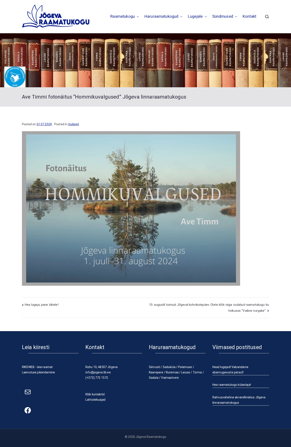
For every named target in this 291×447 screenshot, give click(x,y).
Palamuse (185, 367)
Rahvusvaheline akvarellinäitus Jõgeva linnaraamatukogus (239, 400)
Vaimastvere (170, 377)
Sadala (153, 377)
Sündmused (222, 16)
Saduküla (169, 367)
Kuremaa (172, 372)
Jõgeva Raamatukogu (151, 436)
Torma (197, 372)
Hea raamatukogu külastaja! (231, 384)
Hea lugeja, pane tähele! (42, 305)
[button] (137, 16)
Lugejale (195, 16)
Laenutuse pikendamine (38, 372)
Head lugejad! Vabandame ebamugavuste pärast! (230, 369)
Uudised (73, 124)
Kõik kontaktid (95, 394)
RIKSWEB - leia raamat (37, 367)
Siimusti (154, 367)
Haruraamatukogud (161, 16)
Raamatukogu (122, 16)
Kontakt (249, 16)
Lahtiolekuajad (95, 399)
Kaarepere (156, 372)
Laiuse (185, 372)
